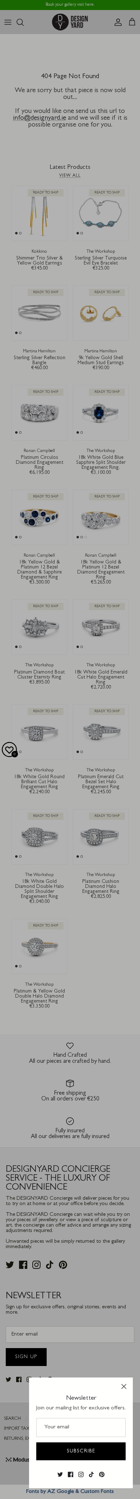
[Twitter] (60, 1474)
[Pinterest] (101, 1474)
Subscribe (81, 1451)
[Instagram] (81, 1474)
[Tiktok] (91, 1474)
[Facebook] (70, 1474)
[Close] (124, 1386)
